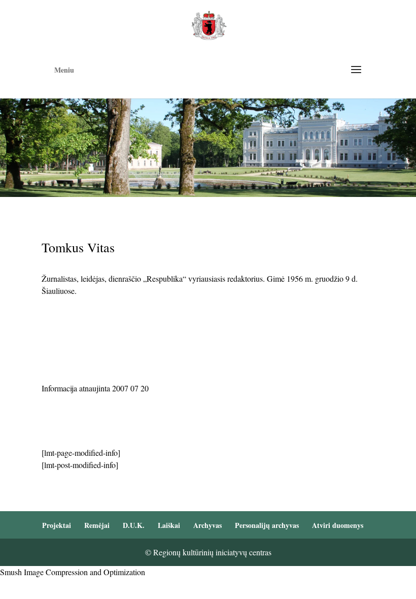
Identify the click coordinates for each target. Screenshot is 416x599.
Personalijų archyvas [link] (267, 525)
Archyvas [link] (207, 525)
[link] (209, 24)
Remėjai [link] (97, 525)
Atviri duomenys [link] (337, 525)
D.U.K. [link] (134, 525)
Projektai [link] (56, 525)
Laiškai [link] (169, 525)
